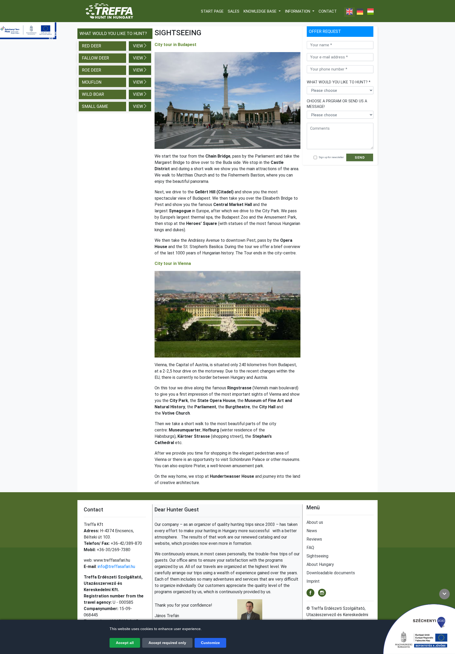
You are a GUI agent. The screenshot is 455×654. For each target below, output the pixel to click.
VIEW (138, 45)
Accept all (125, 643)
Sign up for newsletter (331, 157)
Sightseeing (317, 556)
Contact (328, 11)
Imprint (313, 581)
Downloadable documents (330, 572)
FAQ (310, 547)
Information (298, 11)
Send (360, 157)
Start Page (212, 11)
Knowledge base (261, 11)
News (311, 530)
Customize (210, 643)
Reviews (314, 539)
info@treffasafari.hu (116, 566)
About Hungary (320, 564)
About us (314, 522)
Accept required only (167, 643)
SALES (233, 11)
